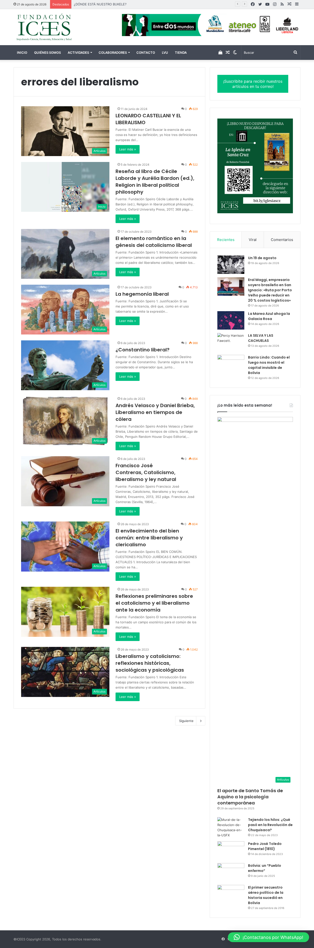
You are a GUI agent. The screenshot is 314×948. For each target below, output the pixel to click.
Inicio (22, 52)
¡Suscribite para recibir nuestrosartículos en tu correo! (252, 84)
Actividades (78, 52)
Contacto (145, 52)
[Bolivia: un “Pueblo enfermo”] (230, 872)
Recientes (226, 239)
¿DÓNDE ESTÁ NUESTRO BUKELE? (100, 4)
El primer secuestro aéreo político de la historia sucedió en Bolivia (265, 895)
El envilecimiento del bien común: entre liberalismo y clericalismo (149, 537)
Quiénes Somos (47, 52)
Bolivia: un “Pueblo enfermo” (264, 868)
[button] (268, 937)
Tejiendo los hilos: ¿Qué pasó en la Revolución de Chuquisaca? (270, 824)
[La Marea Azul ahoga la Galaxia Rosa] (230, 320)
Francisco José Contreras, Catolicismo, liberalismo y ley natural (146, 472)
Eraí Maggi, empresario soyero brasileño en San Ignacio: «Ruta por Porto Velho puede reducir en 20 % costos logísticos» (270, 290)
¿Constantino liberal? (143, 349)
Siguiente (186, 721)
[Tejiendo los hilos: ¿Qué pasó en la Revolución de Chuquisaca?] (230, 827)
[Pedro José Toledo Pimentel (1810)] (230, 850)
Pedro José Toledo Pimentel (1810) (265, 846)
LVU (165, 52)
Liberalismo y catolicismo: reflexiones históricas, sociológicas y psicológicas (150, 663)
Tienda (181, 52)
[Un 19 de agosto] (230, 264)
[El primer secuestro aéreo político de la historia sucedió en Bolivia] (230, 894)
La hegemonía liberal (142, 294)
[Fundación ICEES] (58, 27)
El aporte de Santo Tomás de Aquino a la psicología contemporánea (250, 797)
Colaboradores (113, 52)
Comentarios (282, 239)
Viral (253, 239)
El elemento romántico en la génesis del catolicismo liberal (154, 242)
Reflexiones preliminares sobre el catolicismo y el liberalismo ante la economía (154, 603)
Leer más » (127, 149)
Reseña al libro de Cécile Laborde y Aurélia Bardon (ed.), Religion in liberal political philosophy (155, 181)
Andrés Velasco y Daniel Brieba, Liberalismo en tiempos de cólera (155, 412)
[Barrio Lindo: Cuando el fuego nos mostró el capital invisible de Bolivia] (230, 364)
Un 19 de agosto (262, 257)
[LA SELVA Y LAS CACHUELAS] (230, 342)
